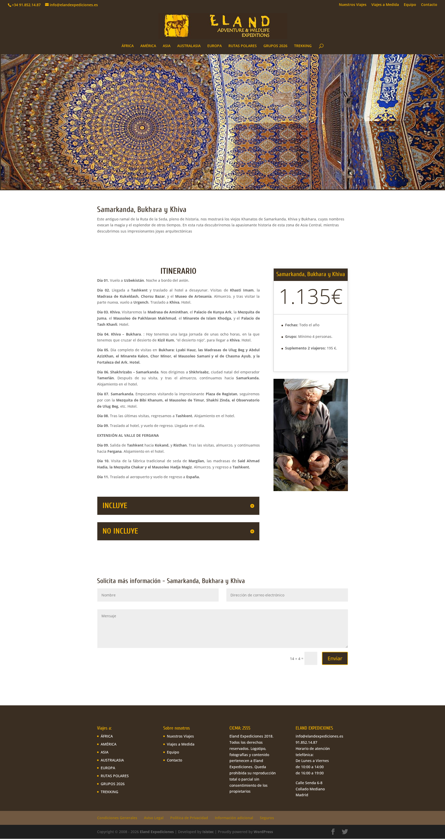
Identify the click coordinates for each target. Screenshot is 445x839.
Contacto (429, 5)
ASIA (166, 46)
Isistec (208, 831)
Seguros (267, 817)
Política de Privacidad (189, 817)
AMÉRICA (148, 46)
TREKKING (303, 46)
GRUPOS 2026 (275, 46)
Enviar (335, 658)
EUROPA (214, 46)
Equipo (410, 5)
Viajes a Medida (385, 5)
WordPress (263, 831)
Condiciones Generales (117, 817)
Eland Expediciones (157, 831)
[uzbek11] (310, 491)
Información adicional (234, 817)
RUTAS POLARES (242, 46)
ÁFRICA (128, 46)
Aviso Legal (154, 817)
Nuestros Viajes (352, 5)
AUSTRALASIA (189, 46)
